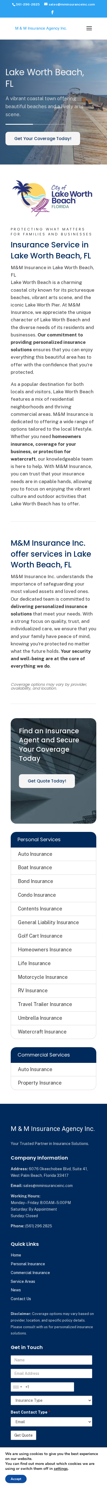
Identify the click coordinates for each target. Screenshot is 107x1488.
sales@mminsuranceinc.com (48, 1185)
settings (61, 1468)
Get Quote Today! (47, 781)
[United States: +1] (17, 1387)
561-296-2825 (28, 4)
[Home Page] (41, 28)
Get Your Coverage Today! (42, 138)
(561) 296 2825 (38, 1226)
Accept (16, 1479)
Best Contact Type (30, 1412)
